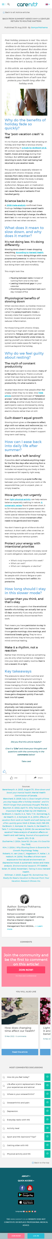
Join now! (26, 969)
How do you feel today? (18, 1077)
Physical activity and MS (18, 1154)
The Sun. (44, 805)
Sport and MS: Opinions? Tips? (21, 1137)
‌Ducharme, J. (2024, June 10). (16, 841)
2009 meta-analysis (16, 205)
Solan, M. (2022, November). (15, 869)
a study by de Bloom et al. (34, 148)
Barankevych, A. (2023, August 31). (18, 789)
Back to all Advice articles (17, 12)
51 (25, 838)
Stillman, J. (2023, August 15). (18, 875)
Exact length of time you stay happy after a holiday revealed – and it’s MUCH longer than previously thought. (26, 801)
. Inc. (38, 881)
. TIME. (28, 844)
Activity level (13, 1128)
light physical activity (20, 499)
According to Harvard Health (29, 252)
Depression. (12, 1111)
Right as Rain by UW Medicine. (31, 811)
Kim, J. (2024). (9, 847)
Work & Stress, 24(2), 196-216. (35, 823)
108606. (44, 865)
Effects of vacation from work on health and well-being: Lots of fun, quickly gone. (26, 820)
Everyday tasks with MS (18, 1120)
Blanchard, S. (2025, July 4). (16, 798)
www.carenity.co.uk (19, 1219)
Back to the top (41, 1162)
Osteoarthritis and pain (18, 1102)
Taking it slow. (35, 869)
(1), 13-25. (30, 838)
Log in (36, 1236)
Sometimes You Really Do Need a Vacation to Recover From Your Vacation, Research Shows (26, 878)
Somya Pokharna (39, 27)
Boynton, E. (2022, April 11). (16, 808)
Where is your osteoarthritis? (20, 1094)
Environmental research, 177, (26, 865)
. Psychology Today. (29, 850)
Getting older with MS (17, 1145)
